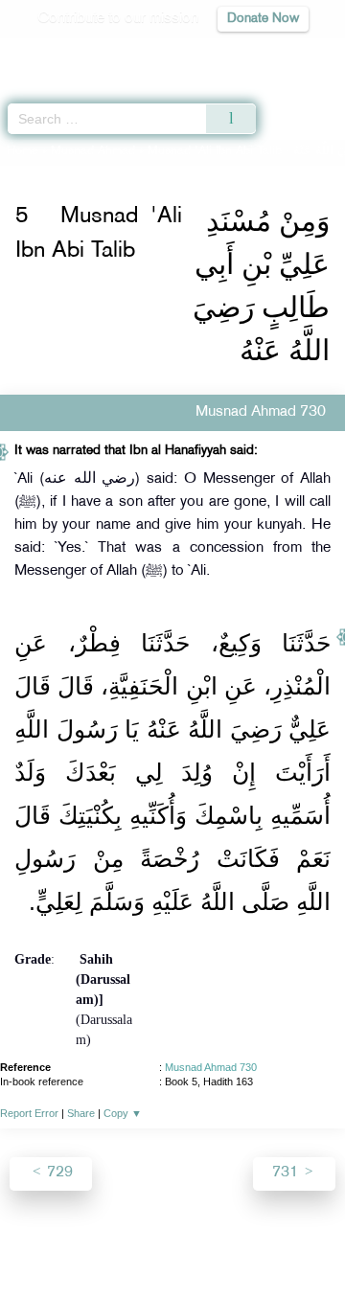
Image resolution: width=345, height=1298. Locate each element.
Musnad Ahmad (93, 151)
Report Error (29, 1113)
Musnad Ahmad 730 (211, 1067)
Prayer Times (212, 53)
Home (22, 151)
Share (81, 1113)
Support (145, 1242)
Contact (292, 1242)
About (39, 1242)
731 (287, 1173)
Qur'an (62, 53)
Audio (289, 53)
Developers (219, 1242)
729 (58, 1173)
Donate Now (263, 18)
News (88, 1242)
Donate (173, 1265)
